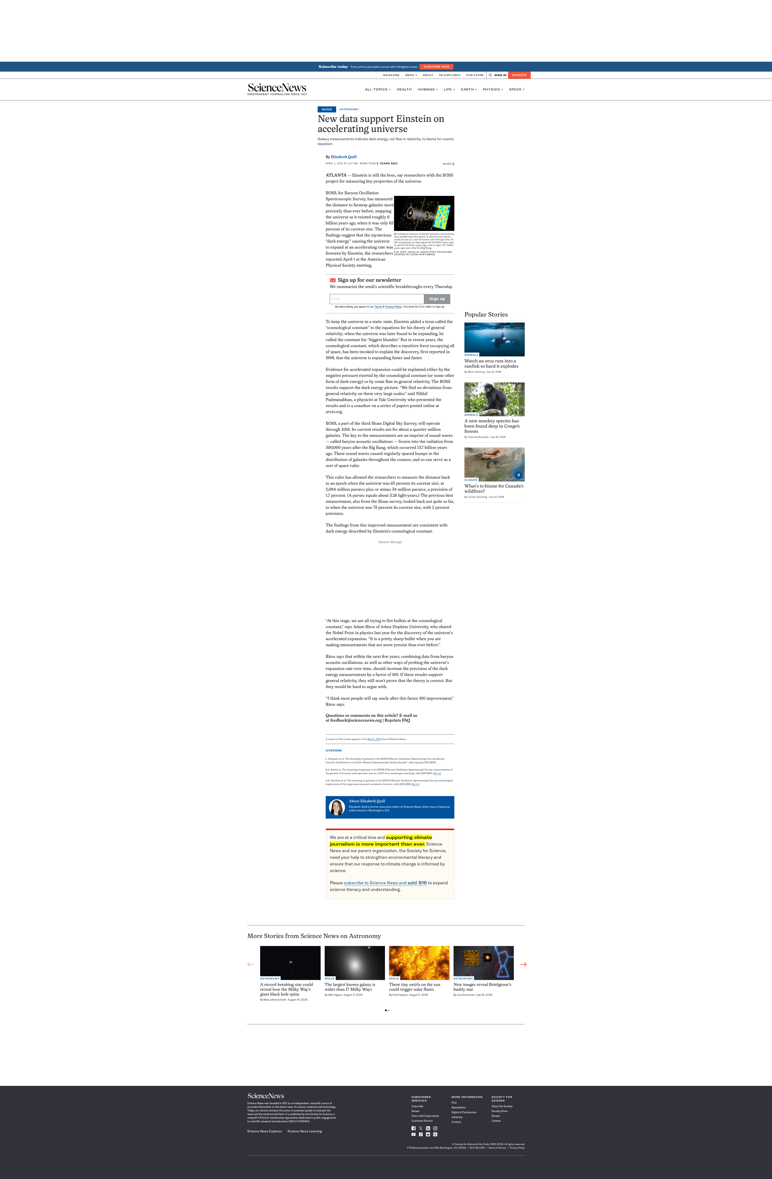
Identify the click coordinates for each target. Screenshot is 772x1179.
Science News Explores (264, 1131)
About (428, 74)
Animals (471, 354)
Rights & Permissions (464, 1112)
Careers (496, 1120)
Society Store (499, 1111)
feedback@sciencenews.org (356, 720)
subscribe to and (385, 883)
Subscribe (417, 1106)
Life (448, 89)
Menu (409, 74)
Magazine (391, 74)
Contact (456, 1121)
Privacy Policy (393, 306)
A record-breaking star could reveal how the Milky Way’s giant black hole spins (286, 989)
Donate (519, 75)
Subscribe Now (436, 66)
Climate (471, 479)
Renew (415, 1111)
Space (515, 89)
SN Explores (450, 74)
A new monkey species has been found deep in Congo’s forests (492, 426)
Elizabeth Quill (344, 157)
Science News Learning (304, 1131)
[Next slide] (523, 964)
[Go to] (437, 773)
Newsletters (459, 1107)
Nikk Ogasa (335, 994)
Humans (426, 89)
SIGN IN (500, 75)
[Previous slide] (250, 964)
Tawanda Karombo (478, 436)
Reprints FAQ (397, 720)
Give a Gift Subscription (425, 1115)
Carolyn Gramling (477, 496)
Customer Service (422, 1120)
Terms (378, 306)
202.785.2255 (477, 1147)
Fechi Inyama (400, 994)
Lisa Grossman (465, 994)
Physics (491, 89)
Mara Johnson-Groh (275, 999)
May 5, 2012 (374, 739)
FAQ (454, 1102)
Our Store (475, 74)
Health (404, 89)
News (327, 109)
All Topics (376, 89)
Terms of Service (497, 1147)
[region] (387, 979)
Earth (467, 89)
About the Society (502, 1106)
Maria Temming (476, 371)
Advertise (457, 1117)
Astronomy (349, 109)
